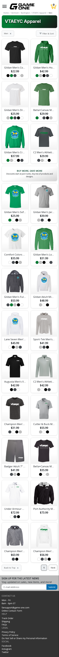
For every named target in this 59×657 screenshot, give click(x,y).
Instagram (7, 649)
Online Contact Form (12, 610)
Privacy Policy (8, 632)
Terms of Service (10, 635)
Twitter (5, 652)
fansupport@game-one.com (15, 607)
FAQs (4, 624)
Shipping (6, 621)
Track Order (7, 618)
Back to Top (11, 567)
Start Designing (15, 59)
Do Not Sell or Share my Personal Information (24, 638)
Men (8, 33)
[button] (4, 6)
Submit (52, 586)
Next (53, 567)
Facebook (6, 645)
